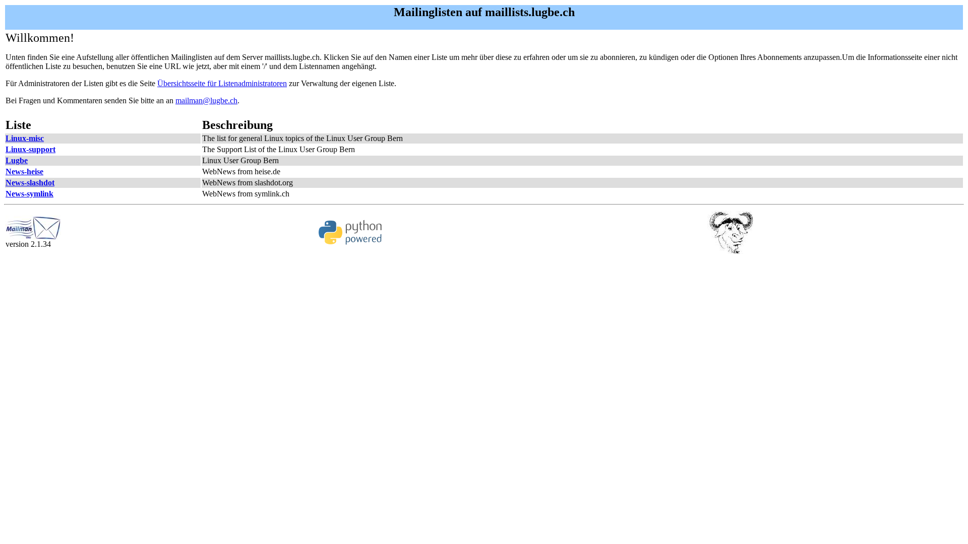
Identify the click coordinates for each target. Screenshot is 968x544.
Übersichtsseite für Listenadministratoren (222, 83)
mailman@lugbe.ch (206, 100)
